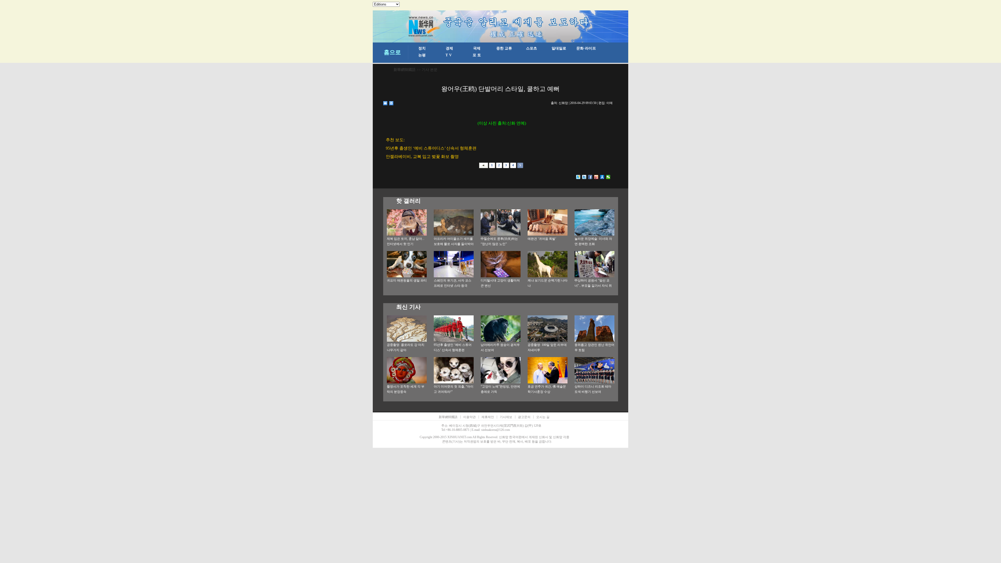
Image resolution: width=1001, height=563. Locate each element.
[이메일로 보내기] (385, 103)
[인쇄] (391, 103)
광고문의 (524, 417)
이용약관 (469, 417)
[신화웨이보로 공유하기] (578, 177)
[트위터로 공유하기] (584, 177)
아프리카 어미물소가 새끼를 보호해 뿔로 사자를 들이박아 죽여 (454, 244)
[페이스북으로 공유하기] (590, 177)
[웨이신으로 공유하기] (608, 177)
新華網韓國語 (405, 70)
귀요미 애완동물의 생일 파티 (407, 280)
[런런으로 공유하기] (602, 177)
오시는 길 (543, 417)
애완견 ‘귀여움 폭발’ (542, 239)
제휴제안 (487, 417)
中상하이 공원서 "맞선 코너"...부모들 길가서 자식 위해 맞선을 (593, 286)
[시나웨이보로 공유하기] (596, 177)
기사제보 (506, 417)
